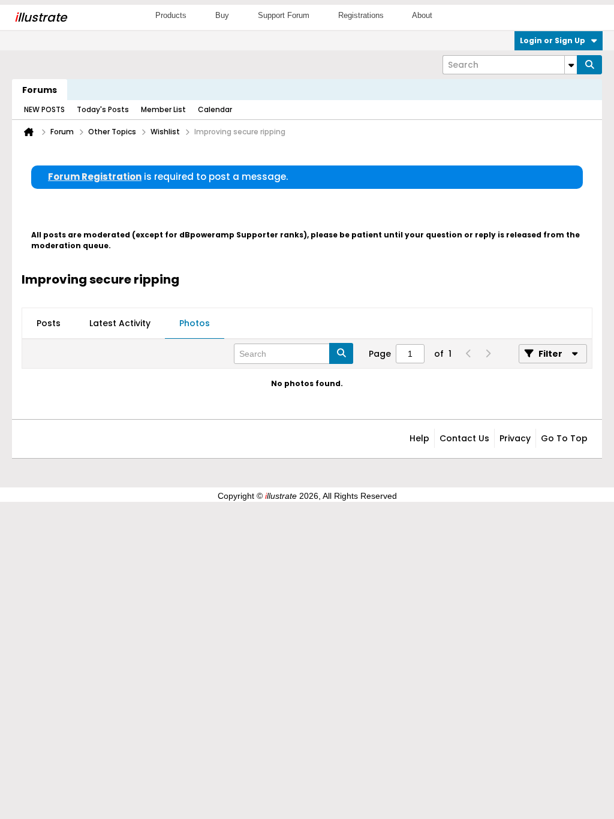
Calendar (215, 109)
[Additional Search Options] (570, 64)
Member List (163, 109)
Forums (39, 90)
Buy (222, 15)
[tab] (48, 323)
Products (170, 15)
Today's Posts (103, 109)
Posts (49, 323)
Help (419, 438)
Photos (194, 323)
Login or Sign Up (552, 40)
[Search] (589, 64)
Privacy (515, 438)
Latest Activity (120, 323)
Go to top (564, 438)
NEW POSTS (44, 109)
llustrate (40, 17)
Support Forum (283, 15)
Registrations (361, 15)
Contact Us (464, 438)
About (422, 15)
